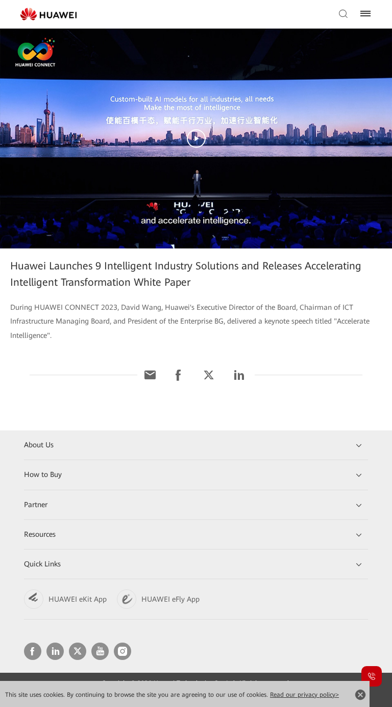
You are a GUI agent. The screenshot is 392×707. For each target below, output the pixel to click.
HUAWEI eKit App (77, 599)
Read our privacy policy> (304, 694)
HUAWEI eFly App (170, 599)
